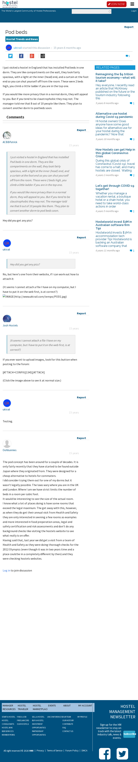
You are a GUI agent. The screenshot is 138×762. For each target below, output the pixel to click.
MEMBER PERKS (8, 735)
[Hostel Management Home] (10, 4)
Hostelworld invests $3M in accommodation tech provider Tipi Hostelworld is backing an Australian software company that (114, 239)
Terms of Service (54, 751)
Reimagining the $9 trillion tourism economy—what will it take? (115, 78)
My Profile (82, 717)
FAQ (64, 727)
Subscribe (129, 734)
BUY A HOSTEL (38, 720)
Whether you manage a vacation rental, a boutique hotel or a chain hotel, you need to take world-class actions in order (113, 200)
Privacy (40, 751)
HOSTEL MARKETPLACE (40, 707)
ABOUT (67, 705)
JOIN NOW (118, 4)
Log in (6, 570)
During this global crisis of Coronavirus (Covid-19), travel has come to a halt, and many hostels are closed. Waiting (115, 165)
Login (134, 11)
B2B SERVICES (7, 731)
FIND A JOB (21, 717)
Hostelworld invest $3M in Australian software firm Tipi (114, 225)
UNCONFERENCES (55, 717)
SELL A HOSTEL (38, 717)
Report (129, 27)
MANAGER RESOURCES (9, 707)
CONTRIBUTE (67, 724)
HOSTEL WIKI (7, 727)
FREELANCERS (23, 720)
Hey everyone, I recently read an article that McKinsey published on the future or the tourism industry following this (115, 91)
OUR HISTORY (68, 720)
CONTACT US (67, 731)
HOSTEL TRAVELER (23, 707)
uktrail (18, 47)
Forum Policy (72, 751)
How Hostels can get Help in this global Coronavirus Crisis (115, 153)
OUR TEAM (66, 717)
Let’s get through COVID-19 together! (115, 187)
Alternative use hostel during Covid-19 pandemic (114, 115)
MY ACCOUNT (85, 705)
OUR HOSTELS (23, 724)
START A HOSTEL (8, 717)
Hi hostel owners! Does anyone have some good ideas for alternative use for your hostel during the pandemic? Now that (114, 127)
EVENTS (52, 705)
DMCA (84, 751)
